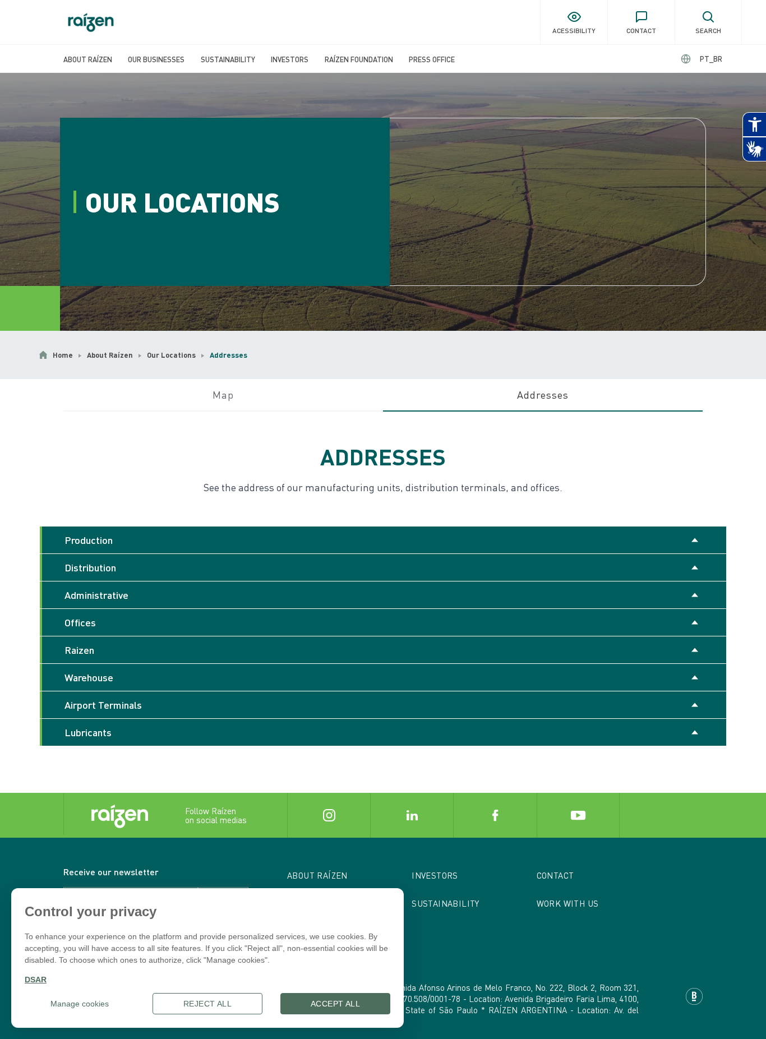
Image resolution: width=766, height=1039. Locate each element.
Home (63, 354)
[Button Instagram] (328, 815)
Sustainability (228, 59)
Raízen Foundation (359, 59)
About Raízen (87, 59)
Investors (289, 59)
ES (702, 58)
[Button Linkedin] (411, 815)
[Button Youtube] (578, 815)
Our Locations (171, 354)
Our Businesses (156, 59)
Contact (555, 875)
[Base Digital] (694, 996)
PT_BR (711, 58)
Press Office (432, 59)
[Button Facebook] (494, 815)
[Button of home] (91, 22)
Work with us (568, 903)
